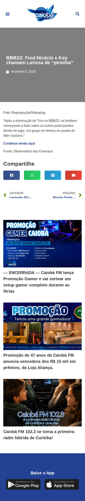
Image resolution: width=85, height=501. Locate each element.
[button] (7, 14)
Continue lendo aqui (19, 143)
